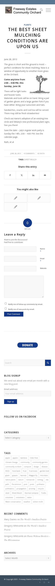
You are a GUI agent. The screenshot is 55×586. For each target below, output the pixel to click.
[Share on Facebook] (10, 175)
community (25, 462)
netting (40, 480)
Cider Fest (34, 458)
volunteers (20, 497)
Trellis (43, 493)
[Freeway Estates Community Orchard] (23, 10)
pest (25, 484)
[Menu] (47, 10)
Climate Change (11, 462)
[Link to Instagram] (44, 582)
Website (43, 268)
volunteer (9, 497)
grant (7, 475)
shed (7, 493)
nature (20, 480)
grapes (15, 475)
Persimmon (16, 484)
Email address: (11, 389)
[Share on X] (21, 175)
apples (15, 458)
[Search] (40, 10)
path (7, 484)
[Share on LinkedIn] (33, 175)
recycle (41, 488)
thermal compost (31, 493)
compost (27, 466)
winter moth (38, 502)
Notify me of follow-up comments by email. (25, 304)
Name (42, 250)
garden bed (44, 471)
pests (32, 484)
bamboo (24, 458)
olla (47, 480)
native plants (10, 480)
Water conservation (13, 502)
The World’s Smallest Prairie (33, 519)
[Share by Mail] (45, 175)
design (36, 466)
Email (42, 259)
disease (45, 466)
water (29, 497)
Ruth (42, 153)
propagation (21, 488)
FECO (7, 471)
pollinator (40, 484)
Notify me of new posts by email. (21, 309)
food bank (16, 471)
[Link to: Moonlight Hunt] (15, 198)
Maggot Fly (33, 475)
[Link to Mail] (48, 582)
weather (27, 502)
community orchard (13, 466)
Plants (27, 25)
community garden (40, 462)
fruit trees (33, 471)
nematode (30, 480)
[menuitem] (40, 10)
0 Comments (29, 153)
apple (7, 458)
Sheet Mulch (30, 159)
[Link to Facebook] (40, 582)
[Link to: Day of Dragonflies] (39, 198)
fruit (24, 471)
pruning (32, 488)
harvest (23, 475)
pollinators (9, 488)
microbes (44, 475)
